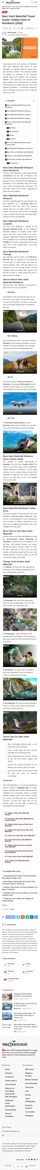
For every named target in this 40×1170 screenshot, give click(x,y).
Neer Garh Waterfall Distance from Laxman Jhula (18, 143)
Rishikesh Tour (23, 788)
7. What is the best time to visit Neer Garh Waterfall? (18, 846)
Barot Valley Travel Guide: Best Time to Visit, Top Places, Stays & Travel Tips (25, 1027)
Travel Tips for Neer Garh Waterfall (20, 159)
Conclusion (14, 163)
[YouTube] (32, 1159)
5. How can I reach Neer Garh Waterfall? (21, 835)
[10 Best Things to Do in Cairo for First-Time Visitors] (7, 1006)
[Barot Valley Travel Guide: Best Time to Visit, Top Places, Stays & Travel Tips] (7, 1027)
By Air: (12, 135)
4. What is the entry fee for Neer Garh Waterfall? (19, 830)
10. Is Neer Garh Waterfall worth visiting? (17, 861)
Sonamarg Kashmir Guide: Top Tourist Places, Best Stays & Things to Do (24, 1015)
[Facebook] (11, 964)
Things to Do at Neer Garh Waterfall (19, 156)
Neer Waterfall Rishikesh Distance (19, 111)
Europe (16, 999)
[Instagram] (29, 972)
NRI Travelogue (11, 32)
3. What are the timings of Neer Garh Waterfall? (19, 825)
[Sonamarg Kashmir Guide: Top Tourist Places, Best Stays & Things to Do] (7, 1016)
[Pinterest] (11, 972)
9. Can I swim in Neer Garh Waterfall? (20, 856)
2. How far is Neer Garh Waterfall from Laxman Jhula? (19, 819)
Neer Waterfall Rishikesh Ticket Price (20, 148)
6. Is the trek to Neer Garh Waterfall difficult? (18, 840)
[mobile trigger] (4, 2)
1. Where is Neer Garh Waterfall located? (17, 813)
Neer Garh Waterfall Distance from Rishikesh (18, 106)
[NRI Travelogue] (13, 2)
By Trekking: (14, 131)
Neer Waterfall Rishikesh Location (19, 114)
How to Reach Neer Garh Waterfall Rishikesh (18, 123)
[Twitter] (29, 964)
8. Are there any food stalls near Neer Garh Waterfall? (19, 851)
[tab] (20, 813)
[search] (32, 2)
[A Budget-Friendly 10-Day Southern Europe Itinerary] (7, 996)
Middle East (17, 1008)
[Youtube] (11, 979)
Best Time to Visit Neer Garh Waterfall (20, 152)
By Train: (13, 139)
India (4, 12)
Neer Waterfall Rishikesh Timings (18, 118)
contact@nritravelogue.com (11, 1131)
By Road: (13, 128)
